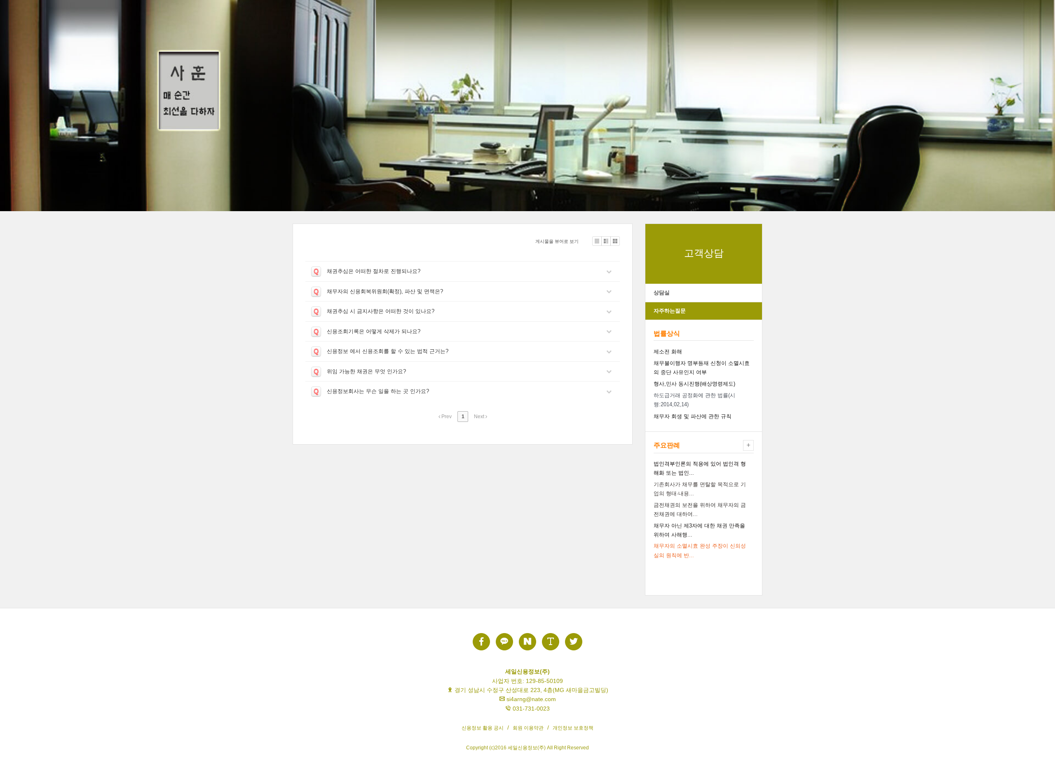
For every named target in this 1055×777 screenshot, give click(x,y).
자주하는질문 (670, 311)
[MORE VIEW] (748, 445)
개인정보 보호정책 (573, 728)
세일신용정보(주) (56, 8)
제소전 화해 (668, 351)
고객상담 (704, 253)
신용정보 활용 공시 (483, 728)
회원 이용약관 (528, 728)
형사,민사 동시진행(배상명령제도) (694, 384)
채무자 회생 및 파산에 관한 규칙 (692, 416)
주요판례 (667, 445)
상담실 (662, 293)
